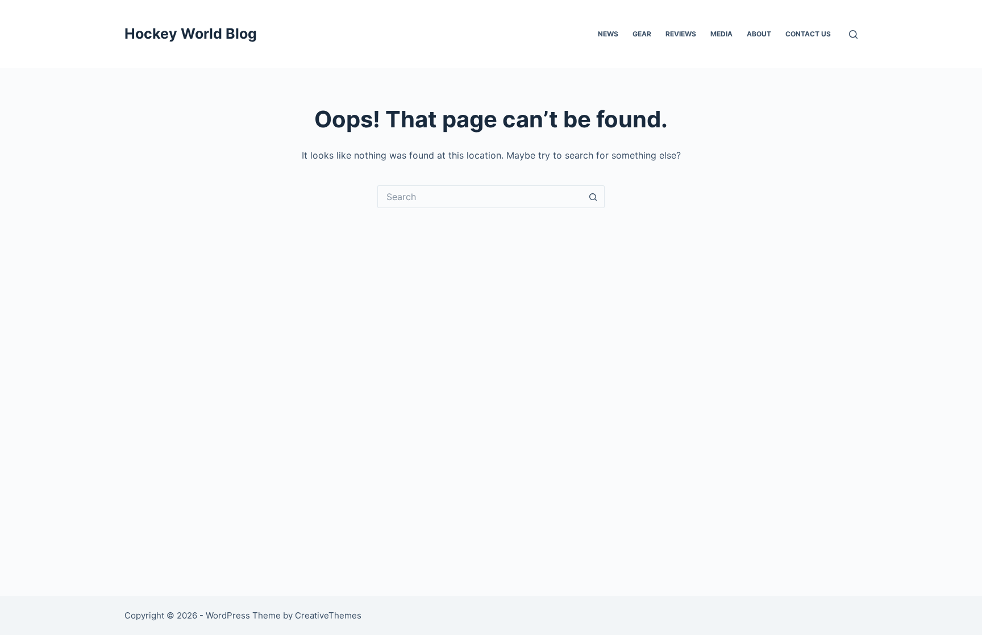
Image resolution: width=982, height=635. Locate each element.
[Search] (853, 34)
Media (721, 34)
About (759, 34)
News (608, 34)
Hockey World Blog (190, 33)
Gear (642, 34)
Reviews (680, 34)
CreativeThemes (328, 615)
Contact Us (808, 34)
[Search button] (593, 196)
